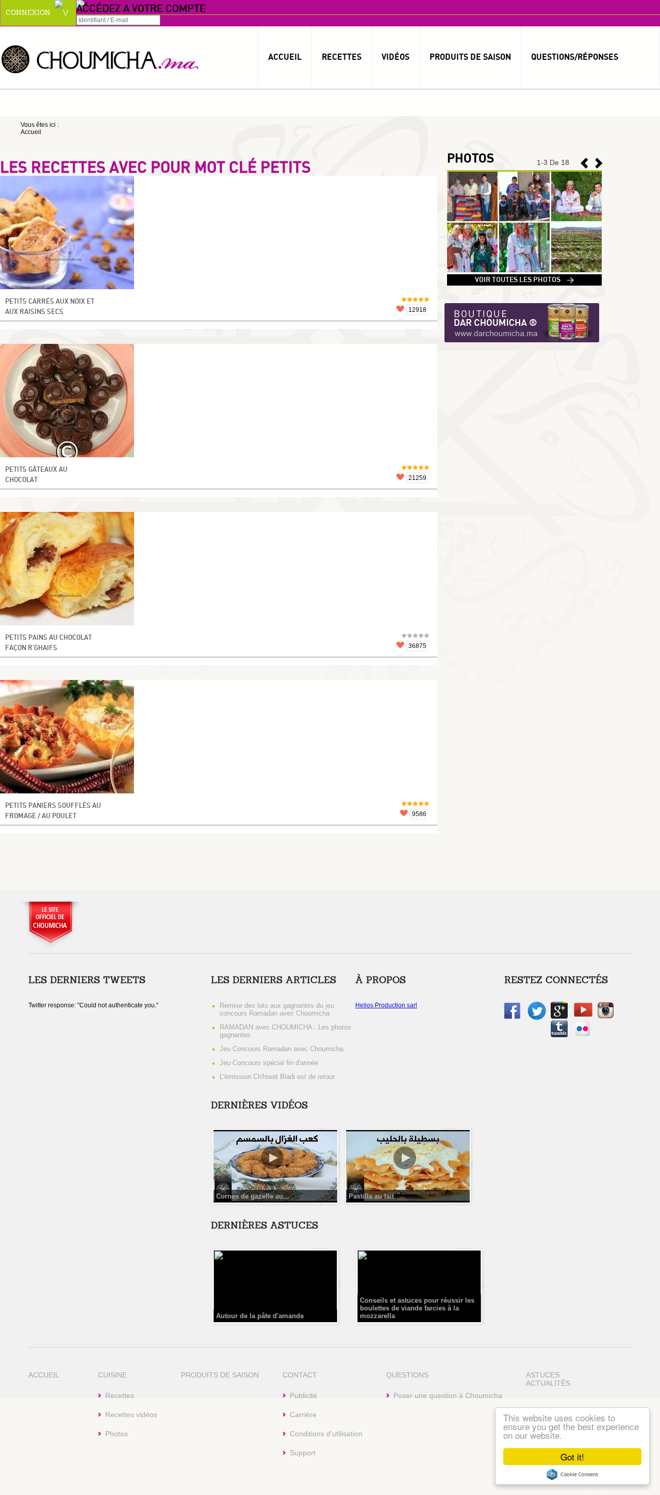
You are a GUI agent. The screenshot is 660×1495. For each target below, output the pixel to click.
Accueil (285, 57)
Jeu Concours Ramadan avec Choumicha (281, 1049)
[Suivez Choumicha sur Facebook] (512, 1016)
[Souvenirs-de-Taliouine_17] (472, 219)
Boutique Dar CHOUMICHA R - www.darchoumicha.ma (521, 323)
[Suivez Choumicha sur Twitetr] (536, 1018)
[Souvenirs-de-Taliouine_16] (524, 219)
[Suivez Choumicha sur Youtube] (583, 1014)
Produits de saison (470, 57)
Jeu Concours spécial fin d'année (269, 1063)
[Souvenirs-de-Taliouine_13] (524, 270)
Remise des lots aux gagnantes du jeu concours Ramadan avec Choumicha (277, 1009)
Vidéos (395, 57)
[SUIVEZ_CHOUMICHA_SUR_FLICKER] (582, 1035)
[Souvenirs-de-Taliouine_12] (576, 270)
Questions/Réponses (574, 57)
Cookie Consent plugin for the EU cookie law (572, 1474)
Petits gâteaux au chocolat (36, 475)
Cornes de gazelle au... (252, 1196)
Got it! (572, 1456)
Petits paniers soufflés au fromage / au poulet (53, 811)
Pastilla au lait (371, 1196)
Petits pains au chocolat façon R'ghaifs (48, 643)
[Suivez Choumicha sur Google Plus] (559, 1016)
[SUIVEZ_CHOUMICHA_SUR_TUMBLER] (559, 1035)
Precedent (599, 163)
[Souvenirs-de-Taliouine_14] (472, 270)
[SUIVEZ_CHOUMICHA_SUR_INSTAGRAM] (605, 1016)
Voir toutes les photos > (524, 280)
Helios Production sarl (386, 1005)
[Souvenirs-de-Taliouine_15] (576, 219)
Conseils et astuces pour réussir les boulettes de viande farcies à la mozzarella (417, 1308)
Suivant (584, 163)
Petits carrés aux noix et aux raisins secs (49, 306)
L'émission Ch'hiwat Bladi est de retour (277, 1077)
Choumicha (100, 58)
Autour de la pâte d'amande (260, 1316)
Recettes (341, 57)
